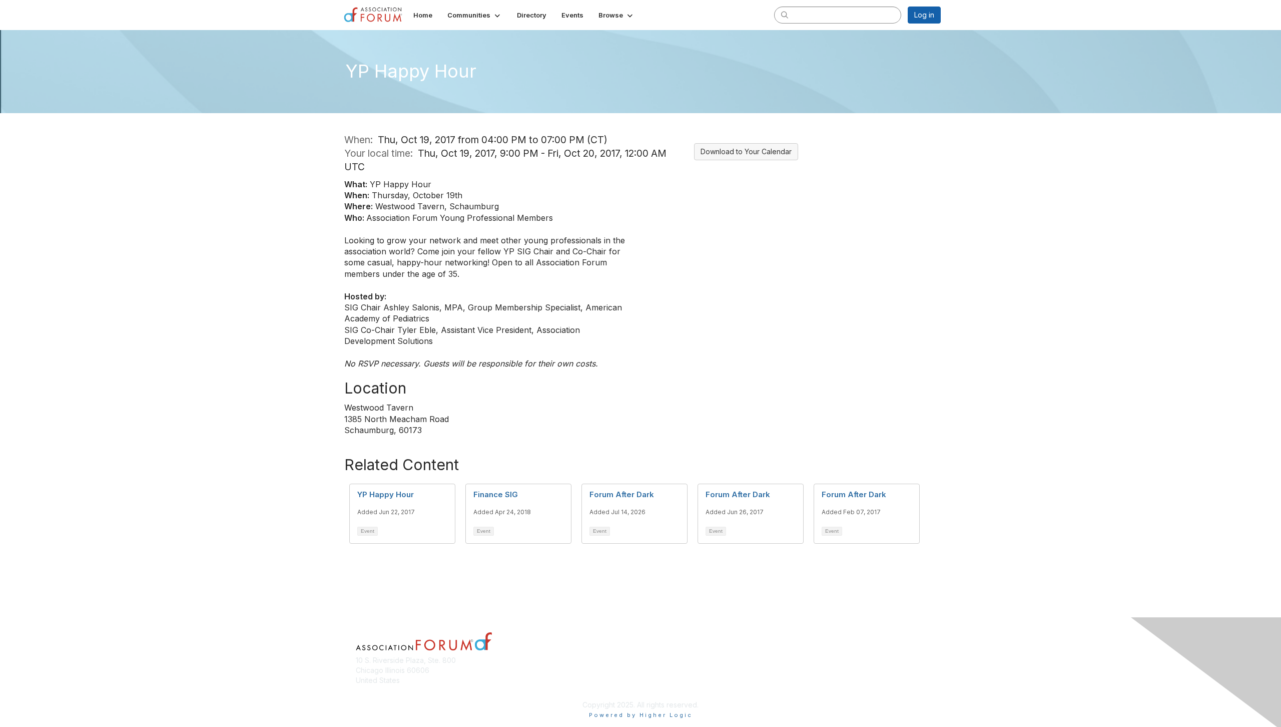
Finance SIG (495, 494)
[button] (474, 15)
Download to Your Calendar (746, 151)
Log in (924, 15)
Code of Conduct (818, 670)
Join (652, 670)
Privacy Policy (812, 685)
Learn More (664, 689)
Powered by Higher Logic (641, 714)
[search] (784, 15)
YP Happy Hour (385, 494)
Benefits (658, 680)
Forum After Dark (621, 494)
